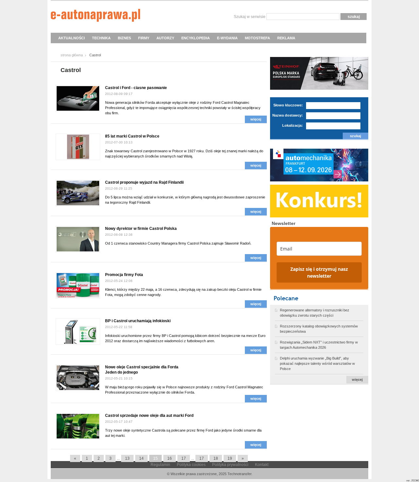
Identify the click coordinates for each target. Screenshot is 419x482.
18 (215, 458)
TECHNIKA (101, 38)
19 (230, 458)
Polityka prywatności (230, 464)
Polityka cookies (191, 464)
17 (183, 458)
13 (127, 458)
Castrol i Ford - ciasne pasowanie (136, 87)
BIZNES (124, 38)
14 (141, 458)
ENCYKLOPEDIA (195, 38)
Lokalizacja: (292, 125)
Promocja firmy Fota (124, 274)
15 (155, 458)
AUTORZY (165, 38)
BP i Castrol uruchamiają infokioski (138, 321)
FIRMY (143, 38)
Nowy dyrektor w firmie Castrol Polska (141, 228)
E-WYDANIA (227, 38)
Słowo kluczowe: (288, 105)
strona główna (72, 55)
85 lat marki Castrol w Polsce (132, 136)
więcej (255, 119)
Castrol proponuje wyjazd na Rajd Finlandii (144, 182)
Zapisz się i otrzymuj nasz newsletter (319, 272)
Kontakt (261, 464)
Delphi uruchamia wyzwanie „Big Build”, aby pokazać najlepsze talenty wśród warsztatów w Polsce (317, 363)
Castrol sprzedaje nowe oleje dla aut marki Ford (149, 415)
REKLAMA (286, 38)
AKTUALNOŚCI (71, 38)
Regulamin (160, 464)
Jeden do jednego (121, 372)
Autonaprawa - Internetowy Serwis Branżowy (95, 16)
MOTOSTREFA (257, 38)
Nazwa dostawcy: (287, 115)
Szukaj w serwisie (249, 16)
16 (169, 458)
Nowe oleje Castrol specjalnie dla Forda (141, 367)
